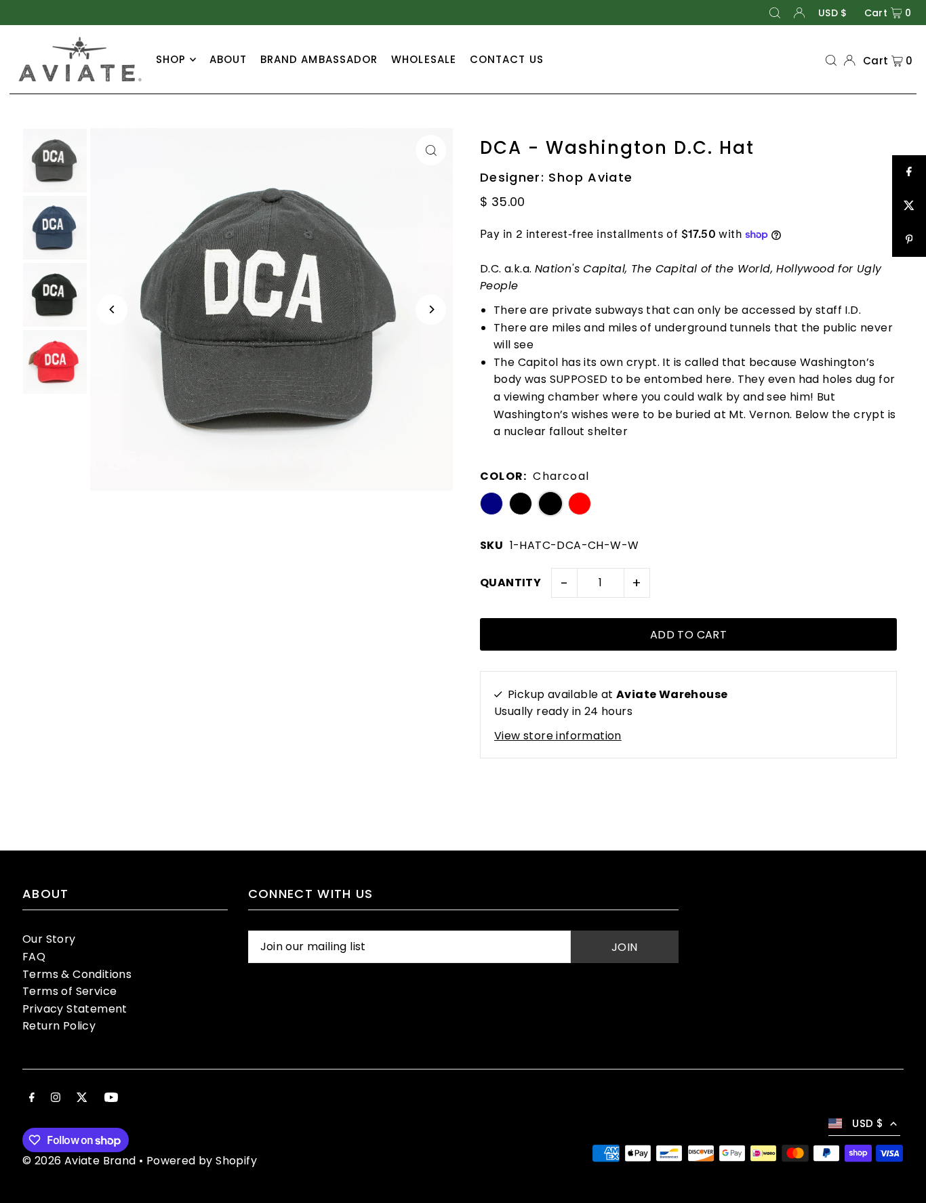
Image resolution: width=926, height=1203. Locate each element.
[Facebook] (32, 1098)
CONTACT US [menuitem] (507, 59)
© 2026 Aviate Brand (79, 1160)
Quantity (510, 582)
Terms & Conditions (77, 974)
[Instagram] (55, 1098)
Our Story (49, 939)
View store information (558, 735)
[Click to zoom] (431, 150)
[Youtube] (111, 1098)
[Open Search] (774, 12)
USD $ (832, 12)
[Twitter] (82, 1098)
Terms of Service (69, 991)
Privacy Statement (74, 1009)
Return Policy (59, 1026)
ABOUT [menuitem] (228, 59)
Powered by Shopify (201, 1160)
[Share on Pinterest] (909, 240)
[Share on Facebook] (909, 172)
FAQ (33, 956)
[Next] (431, 309)
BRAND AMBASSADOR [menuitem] (319, 59)
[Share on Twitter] (909, 206)
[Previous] (112, 309)
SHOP (171, 59)
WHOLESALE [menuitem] (423, 59)
